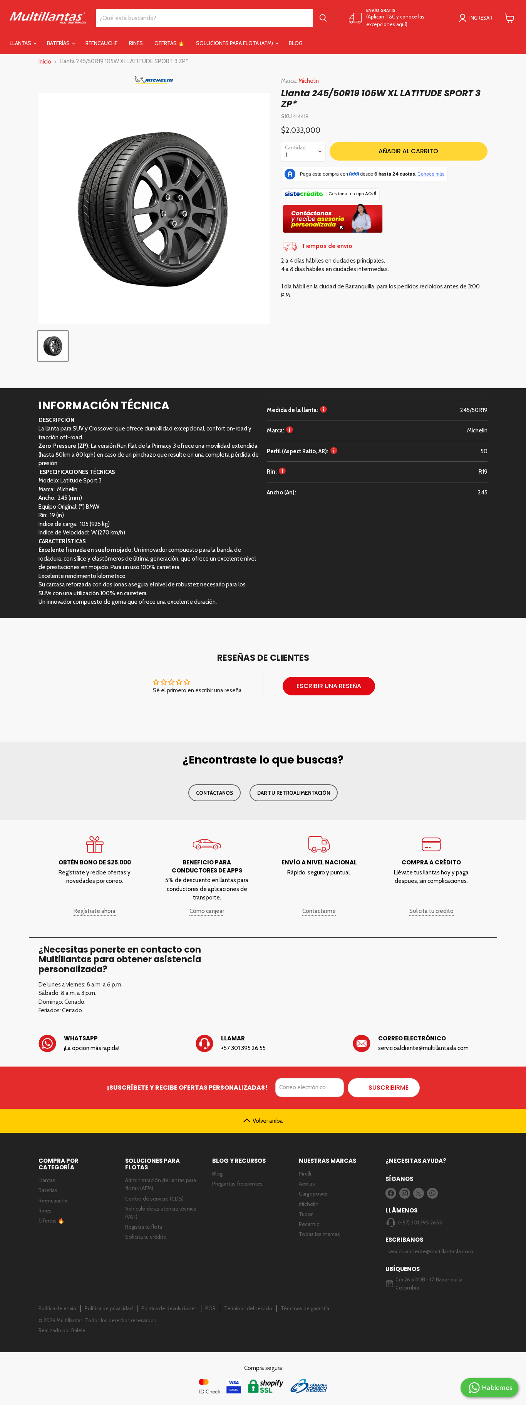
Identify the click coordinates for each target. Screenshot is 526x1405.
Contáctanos (214, 793)
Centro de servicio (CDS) (154, 1198)
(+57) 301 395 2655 (420, 1222)
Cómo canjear (206, 911)
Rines (136, 43)
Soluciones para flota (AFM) (235, 43)
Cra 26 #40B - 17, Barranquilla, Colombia (429, 1283)
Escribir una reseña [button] (329, 686)
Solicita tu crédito (431, 911)
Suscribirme (389, 1087)
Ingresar (480, 18)
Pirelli (305, 1173)
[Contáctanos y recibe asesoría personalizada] (332, 220)
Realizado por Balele (62, 1330)
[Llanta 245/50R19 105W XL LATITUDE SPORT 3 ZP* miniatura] (53, 346)
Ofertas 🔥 (169, 43)
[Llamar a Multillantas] (263, 1044)
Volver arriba (268, 1120)
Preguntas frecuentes (237, 1183)
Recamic (309, 1224)
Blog (296, 43)
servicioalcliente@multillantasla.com (426, 1251)
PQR (210, 1308)
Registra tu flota (143, 1226)
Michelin (308, 80)
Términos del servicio (248, 1308)
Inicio (45, 61)
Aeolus (307, 1183)
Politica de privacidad (109, 1308)
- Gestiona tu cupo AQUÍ (350, 193)
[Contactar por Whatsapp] (106, 1044)
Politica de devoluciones (169, 1308)
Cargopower (313, 1193)
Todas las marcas (319, 1234)
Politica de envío (57, 1308)
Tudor (306, 1214)
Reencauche (101, 43)
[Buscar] (323, 18)
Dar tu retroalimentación (293, 793)
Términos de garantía (305, 1308)
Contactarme (319, 911)
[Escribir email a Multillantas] (420, 1044)
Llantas (21, 43)
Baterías (59, 43)
